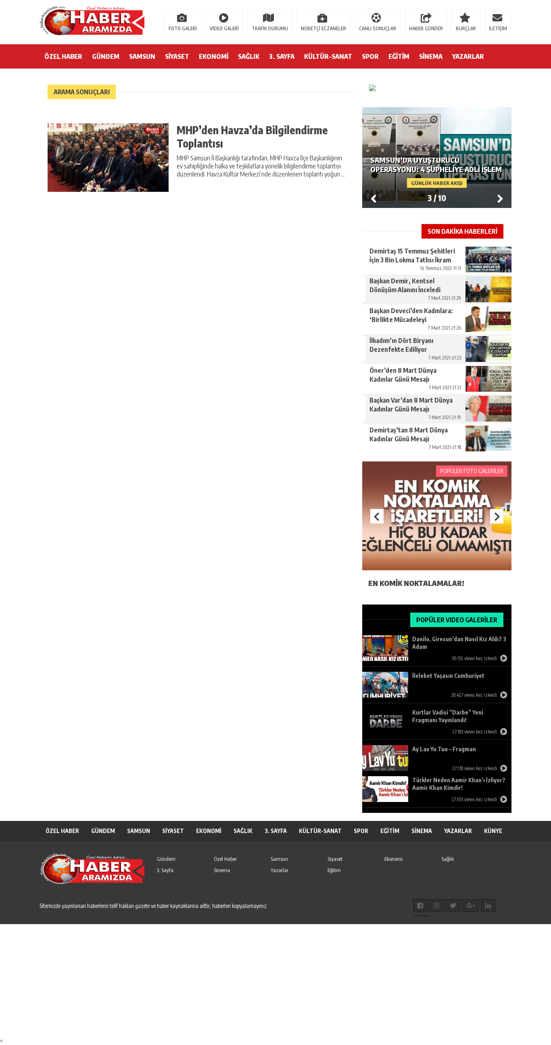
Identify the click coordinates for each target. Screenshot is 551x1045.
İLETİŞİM (498, 28)
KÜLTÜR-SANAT (328, 56)
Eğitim (334, 870)
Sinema (222, 870)
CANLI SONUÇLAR (377, 28)
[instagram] (436, 905)
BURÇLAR (466, 28)
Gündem (166, 859)
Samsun (279, 859)
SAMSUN (142, 56)
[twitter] (453, 905)
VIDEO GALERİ (224, 28)
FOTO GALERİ (183, 28)
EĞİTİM (398, 56)
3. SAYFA (281, 56)
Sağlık (447, 859)
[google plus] (470, 905)
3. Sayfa (165, 870)
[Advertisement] (242, 980)
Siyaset (335, 859)
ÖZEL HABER (63, 56)
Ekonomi (393, 859)
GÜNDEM (105, 56)
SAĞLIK (248, 56)
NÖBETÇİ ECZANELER (323, 28)
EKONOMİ (213, 56)
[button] (500, 198)
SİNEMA (430, 56)
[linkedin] (488, 905)
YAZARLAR (468, 56)
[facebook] (420, 905)
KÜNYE (493, 830)
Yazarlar (279, 870)
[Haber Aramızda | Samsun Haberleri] (92, 21)
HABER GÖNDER (426, 28)
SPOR (370, 56)
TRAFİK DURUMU (270, 28)
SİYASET (177, 56)
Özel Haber (225, 859)
